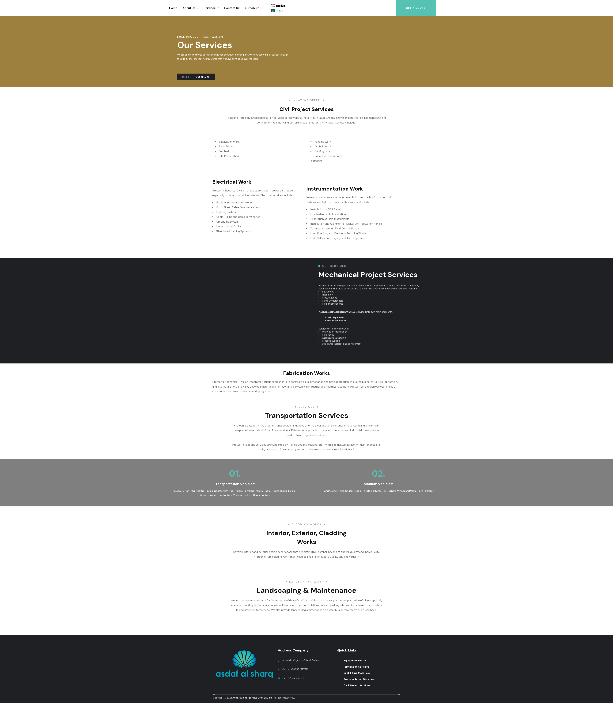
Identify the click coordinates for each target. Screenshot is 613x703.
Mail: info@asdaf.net (293, 678)
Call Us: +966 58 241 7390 (295, 669)
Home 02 (186, 77)
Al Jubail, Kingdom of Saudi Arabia (300, 660)
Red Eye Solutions (262, 697)
